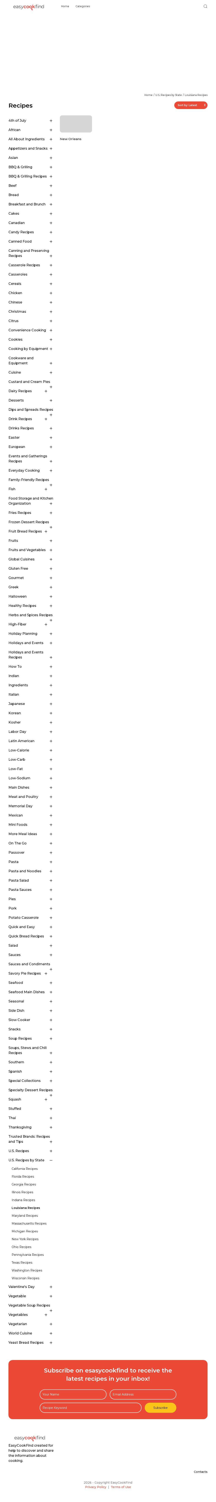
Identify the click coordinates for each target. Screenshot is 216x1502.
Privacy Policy (95, 1487)
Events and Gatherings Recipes (27, 458)
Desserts (16, 400)
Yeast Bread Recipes (26, 1343)
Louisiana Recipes (196, 95)
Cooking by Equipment (28, 349)
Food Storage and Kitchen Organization (30, 500)
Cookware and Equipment (21, 360)
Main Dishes (18, 787)
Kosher (14, 722)
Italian (13, 694)
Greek (13, 587)
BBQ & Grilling (20, 167)
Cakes (13, 214)
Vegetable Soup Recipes (29, 1305)
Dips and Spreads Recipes (30, 410)
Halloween (17, 596)
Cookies (15, 339)
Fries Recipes (19, 513)
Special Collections (24, 1081)
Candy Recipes (21, 232)
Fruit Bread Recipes (25, 531)
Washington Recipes (27, 1270)
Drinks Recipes (21, 428)
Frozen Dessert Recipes (28, 522)
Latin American (21, 741)
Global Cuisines (21, 559)
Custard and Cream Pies (29, 382)
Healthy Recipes (22, 606)
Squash (14, 1099)
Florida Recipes (23, 1176)
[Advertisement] (108, 44)
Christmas (17, 312)
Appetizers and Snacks (28, 148)
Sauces (14, 955)
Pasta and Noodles (24, 871)
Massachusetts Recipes (29, 1223)
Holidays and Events (25, 643)
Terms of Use (121, 1487)
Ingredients (18, 685)
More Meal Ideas (22, 834)
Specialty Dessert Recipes (30, 1090)
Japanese (16, 704)
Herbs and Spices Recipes (30, 615)
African (14, 130)
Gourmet (16, 578)
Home (65, 6)
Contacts (201, 1472)
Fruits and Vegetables (27, 550)
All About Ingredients (26, 139)
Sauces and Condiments (29, 964)
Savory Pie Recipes (24, 973)
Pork (12, 908)
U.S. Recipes (18, 1151)
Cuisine (14, 372)
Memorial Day (20, 806)
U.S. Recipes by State (168, 95)
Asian (13, 158)
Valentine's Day (21, 1287)
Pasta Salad (18, 880)
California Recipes (25, 1169)
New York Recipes (25, 1239)
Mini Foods (17, 825)
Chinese (15, 302)
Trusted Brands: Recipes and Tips (29, 1139)
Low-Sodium (19, 778)
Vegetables (18, 1315)
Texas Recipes (22, 1262)
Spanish (15, 1071)
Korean (14, 713)
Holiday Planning (22, 634)
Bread (13, 195)
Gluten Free (18, 569)
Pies (12, 899)
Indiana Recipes (23, 1200)
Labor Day (17, 732)
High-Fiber (17, 624)
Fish (11, 489)
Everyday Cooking (24, 470)
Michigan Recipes (25, 1231)
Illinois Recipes (22, 1192)
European (16, 447)
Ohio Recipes (21, 1247)
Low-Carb (16, 760)
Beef (12, 186)
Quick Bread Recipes (26, 936)
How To (15, 667)
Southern (16, 1062)
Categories (83, 6)
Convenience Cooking (27, 330)
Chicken (15, 293)
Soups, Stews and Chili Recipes (27, 1050)
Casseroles (17, 274)
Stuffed (14, 1109)
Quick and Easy (21, 927)
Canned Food (20, 241)
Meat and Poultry (23, 797)
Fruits (13, 541)
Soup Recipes (20, 1038)
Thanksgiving (19, 1127)
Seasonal (16, 1001)
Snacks (14, 1029)
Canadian (16, 223)
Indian (13, 676)
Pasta (13, 862)
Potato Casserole (23, 918)
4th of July (17, 121)
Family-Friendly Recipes (28, 480)
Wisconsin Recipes (25, 1278)
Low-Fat (15, 769)
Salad (13, 946)
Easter (14, 438)
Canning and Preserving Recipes (28, 253)
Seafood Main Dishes (26, 992)
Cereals (14, 284)
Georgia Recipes (24, 1184)
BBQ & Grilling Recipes (27, 176)
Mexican (15, 815)
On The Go (17, 843)
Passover (16, 853)
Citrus (13, 321)
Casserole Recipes (24, 265)
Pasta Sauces (20, 890)
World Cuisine (20, 1333)
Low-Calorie (18, 750)
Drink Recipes (20, 419)
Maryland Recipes (25, 1216)
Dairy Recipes (20, 391)
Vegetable (17, 1296)
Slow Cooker (19, 1020)
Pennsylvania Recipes (28, 1255)
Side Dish (16, 1011)
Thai (12, 1118)
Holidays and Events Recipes (25, 654)
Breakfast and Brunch (27, 204)
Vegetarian (17, 1324)
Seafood (15, 983)
